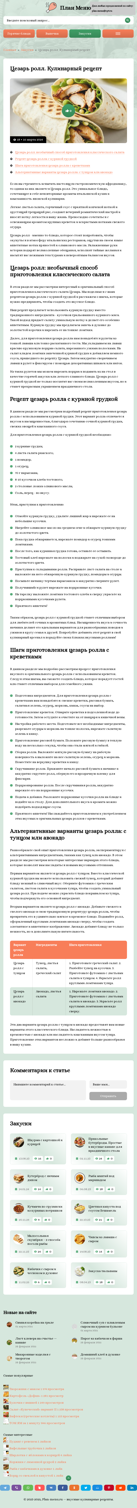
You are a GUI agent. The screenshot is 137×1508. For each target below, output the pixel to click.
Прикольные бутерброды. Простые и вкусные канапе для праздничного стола (105, 1144)
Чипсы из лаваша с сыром (102, 1239)
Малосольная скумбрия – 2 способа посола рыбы (43, 1239)
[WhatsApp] (28, 1488)
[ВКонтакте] (51, 1488)
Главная (9, 50)
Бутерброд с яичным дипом (43, 1178)
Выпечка (52, 33)
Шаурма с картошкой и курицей (44, 1142)
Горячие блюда (19, 33)
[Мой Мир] (97, 1488)
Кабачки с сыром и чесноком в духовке (42, 1271)
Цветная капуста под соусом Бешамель (104, 1208)
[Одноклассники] (74, 1488)
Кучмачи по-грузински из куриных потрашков (44, 1208)
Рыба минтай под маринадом (101, 1178)
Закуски (85, 33)
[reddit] (120, 1488)
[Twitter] (86, 1488)
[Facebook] (63, 1488)
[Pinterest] (109, 1488)
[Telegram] (5, 1488)
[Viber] (16, 1488)
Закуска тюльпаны (102, 1271)
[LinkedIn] (132, 1488)
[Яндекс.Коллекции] (40, 1488)
